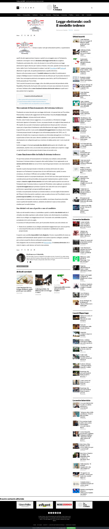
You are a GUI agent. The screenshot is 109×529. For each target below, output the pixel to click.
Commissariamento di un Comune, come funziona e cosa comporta (86, 70)
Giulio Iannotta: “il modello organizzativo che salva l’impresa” (85, 466)
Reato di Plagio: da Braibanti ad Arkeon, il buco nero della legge (86, 303)
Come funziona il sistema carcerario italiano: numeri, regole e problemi (86, 250)
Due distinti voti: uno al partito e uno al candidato (34, 103)
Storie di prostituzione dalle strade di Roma (86, 326)
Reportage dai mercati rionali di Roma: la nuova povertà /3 (85, 374)
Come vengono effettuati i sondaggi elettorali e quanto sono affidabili (86, 104)
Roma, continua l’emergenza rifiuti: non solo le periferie (86, 341)
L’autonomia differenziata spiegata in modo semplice (62, 288)
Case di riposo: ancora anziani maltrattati (84, 294)
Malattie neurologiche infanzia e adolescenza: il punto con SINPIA (86, 492)
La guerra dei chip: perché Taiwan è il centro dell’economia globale (86, 209)
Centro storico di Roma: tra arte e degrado (85, 382)
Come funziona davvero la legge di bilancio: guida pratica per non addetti (24, 289)
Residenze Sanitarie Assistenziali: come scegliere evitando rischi (86, 286)
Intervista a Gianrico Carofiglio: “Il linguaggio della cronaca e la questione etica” (86, 456)
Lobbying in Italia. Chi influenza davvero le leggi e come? (43, 290)
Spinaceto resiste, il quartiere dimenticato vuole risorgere (86, 318)
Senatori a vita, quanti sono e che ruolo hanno (85, 137)
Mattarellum (47, 242)
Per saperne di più (62, 527)
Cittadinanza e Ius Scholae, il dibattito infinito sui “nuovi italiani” (86, 120)
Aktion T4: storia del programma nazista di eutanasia (86, 242)
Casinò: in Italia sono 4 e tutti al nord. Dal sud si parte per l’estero (85, 224)
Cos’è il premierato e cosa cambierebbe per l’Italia (86, 145)
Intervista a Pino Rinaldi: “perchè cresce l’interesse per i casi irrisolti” (86, 446)
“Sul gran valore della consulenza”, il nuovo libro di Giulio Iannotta (86, 415)
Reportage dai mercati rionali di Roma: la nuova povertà (85, 390)
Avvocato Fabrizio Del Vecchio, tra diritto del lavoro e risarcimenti (86, 405)
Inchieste (37, 286)
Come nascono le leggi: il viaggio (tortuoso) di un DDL (86, 161)
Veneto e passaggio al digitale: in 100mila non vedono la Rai (86, 277)
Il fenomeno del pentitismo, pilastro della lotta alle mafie (86, 199)
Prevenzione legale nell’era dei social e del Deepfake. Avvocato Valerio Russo (86, 424)
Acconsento (71, 527)
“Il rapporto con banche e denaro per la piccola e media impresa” (86, 475)
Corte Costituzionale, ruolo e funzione (85, 112)
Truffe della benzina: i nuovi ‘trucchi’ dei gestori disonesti (86, 357)
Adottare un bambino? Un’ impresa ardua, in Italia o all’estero (85, 234)
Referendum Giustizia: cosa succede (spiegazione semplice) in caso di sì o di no (86, 180)
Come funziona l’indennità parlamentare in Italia (85, 95)
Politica (71, 30)
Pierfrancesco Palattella (61, 30)
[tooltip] (21, 8)
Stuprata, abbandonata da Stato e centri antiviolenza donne (86, 268)
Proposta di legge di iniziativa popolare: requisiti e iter (86, 86)
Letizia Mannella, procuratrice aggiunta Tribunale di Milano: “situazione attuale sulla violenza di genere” (86, 436)
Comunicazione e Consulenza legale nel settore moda (86, 483)
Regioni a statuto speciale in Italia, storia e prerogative (86, 78)
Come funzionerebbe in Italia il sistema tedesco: (31, 101)
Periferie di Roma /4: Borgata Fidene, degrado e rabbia (86, 365)
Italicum (62, 68)
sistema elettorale (22, 266)
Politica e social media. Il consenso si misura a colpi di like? (86, 170)
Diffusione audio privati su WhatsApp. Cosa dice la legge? (85, 259)
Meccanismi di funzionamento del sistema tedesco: (32, 99)
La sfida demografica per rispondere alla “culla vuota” (85, 153)
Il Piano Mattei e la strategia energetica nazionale (85, 129)
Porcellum (53, 68)
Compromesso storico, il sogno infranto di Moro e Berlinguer (85, 191)
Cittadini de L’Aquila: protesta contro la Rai (86, 349)
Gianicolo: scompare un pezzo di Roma (86, 334)
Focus (18, 285)
